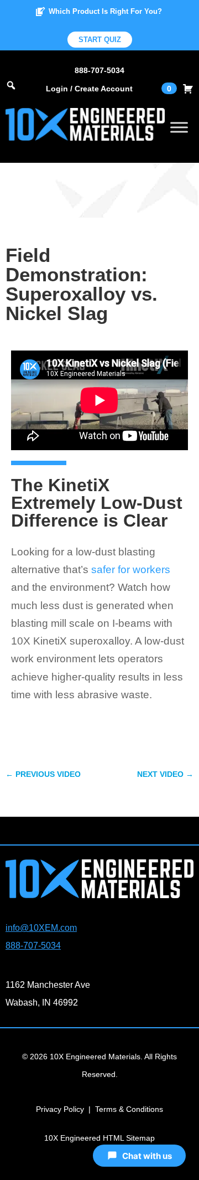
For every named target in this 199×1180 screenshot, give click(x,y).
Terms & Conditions (129, 1109)
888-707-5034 (99, 70)
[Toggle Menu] (179, 127)
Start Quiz (99, 39)
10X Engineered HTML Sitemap (99, 1137)
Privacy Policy (60, 1109)
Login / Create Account (89, 88)
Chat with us (147, 1156)
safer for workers (130, 569)
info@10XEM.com (41, 927)
